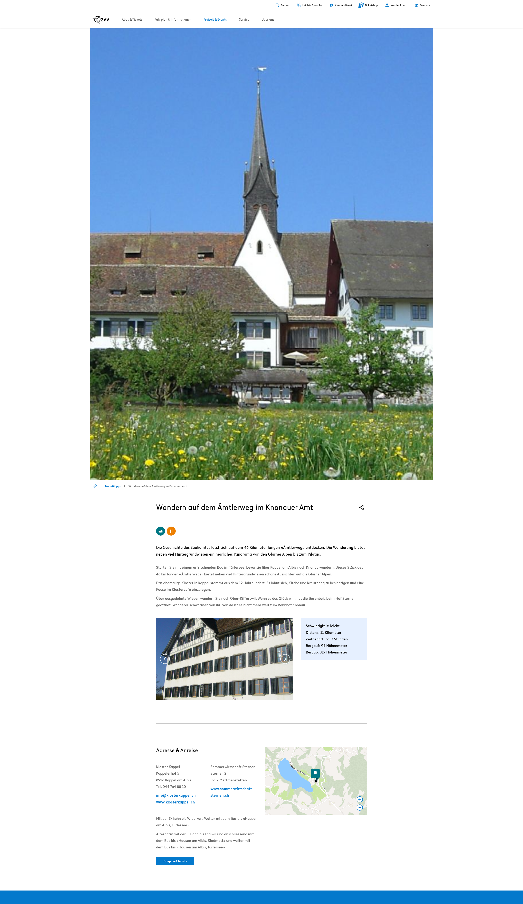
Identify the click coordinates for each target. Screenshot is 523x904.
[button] (316, 781)
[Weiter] (285, 659)
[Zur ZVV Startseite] (101, 19)
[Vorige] (165, 659)
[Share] (362, 507)
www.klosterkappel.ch (175, 802)
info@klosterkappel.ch (176, 795)
